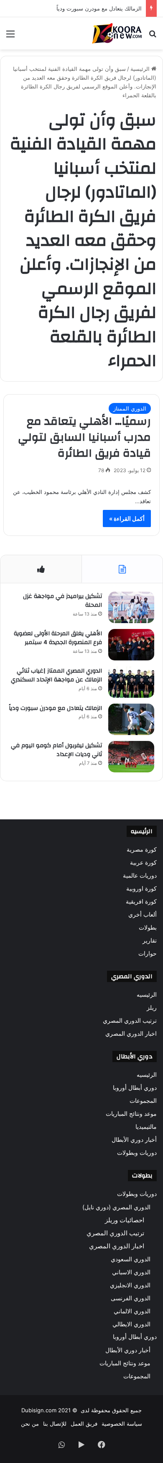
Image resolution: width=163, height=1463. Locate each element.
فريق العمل (84, 1423)
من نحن (30, 1423)
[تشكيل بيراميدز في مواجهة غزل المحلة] (131, 607)
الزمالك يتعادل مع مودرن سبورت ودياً (55, 708)
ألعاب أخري (142, 914)
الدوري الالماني (132, 1311)
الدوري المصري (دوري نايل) (116, 1207)
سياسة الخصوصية (122, 1423)
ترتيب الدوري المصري (130, 1020)
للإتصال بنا (54, 1423)
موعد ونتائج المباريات (131, 1113)
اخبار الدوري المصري (131, 1033)
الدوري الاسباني (131, 1272)
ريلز (152, 1007)
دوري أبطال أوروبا (135, 1087)
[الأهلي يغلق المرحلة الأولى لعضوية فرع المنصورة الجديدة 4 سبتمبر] (131, 644)
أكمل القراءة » (127, 518)
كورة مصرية (142, 849)
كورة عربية (143, 862)
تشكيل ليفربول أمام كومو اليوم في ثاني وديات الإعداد (56, 750)
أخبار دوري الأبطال (134, 1139)
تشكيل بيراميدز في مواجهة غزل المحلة (62, 601)
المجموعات (143, 1100)
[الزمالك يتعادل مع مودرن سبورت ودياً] (131, 719)
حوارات (147, 953)
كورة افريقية (141, 901)
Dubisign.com (38, 1410)
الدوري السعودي (130, 1259)
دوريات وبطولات (137, 1152)
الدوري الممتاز (129, 408)
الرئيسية (140, 68)
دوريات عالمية (140, 875)
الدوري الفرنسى (130, 1298)
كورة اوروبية (141, 888)
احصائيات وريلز (124, 1220)
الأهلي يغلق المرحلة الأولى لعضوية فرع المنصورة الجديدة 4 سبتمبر (58, 638)
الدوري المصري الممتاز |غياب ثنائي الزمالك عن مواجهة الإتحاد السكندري (56, 675)
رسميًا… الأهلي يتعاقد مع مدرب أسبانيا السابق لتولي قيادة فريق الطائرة (84, 437)
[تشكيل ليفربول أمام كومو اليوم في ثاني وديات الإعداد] (131, 756)
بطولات (148, 927)
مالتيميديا (146, 1126)
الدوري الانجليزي (130, 1285)
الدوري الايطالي (131, 1324)
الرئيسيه (147, 994)
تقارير (150, 940)
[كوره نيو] (117, 33)
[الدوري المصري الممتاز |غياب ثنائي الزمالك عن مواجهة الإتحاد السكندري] (131, 682)
